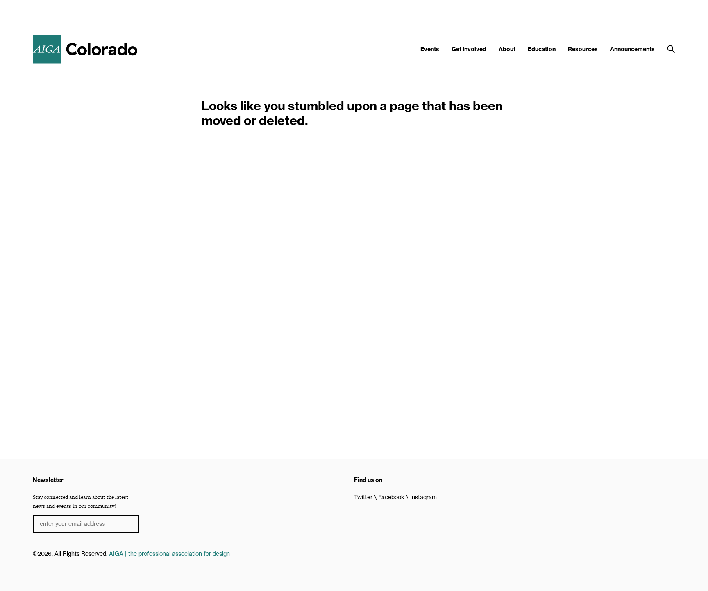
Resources (583, 49)
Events (429, 49)
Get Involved (469, 49)
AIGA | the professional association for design (169, 553)
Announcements (632, 49)
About (507, 49)
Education (542, 49)
